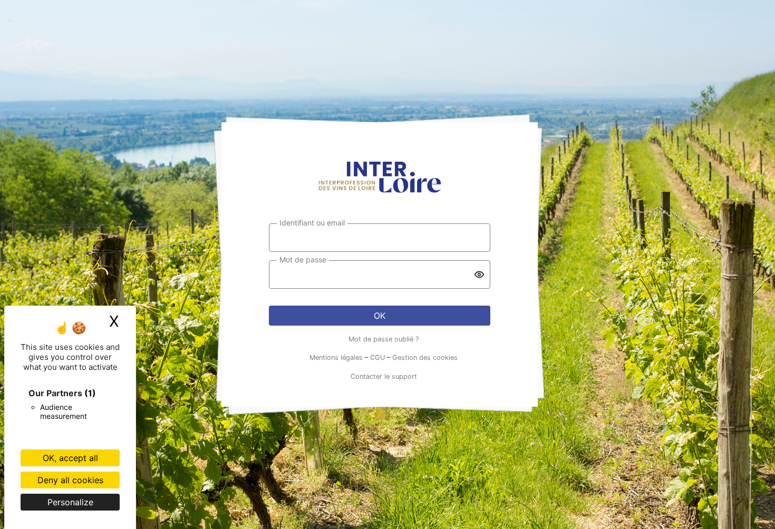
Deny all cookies (70, 480)
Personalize (70, 502)
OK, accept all (70, 458)
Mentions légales (336, 357)
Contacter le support (384, 376)
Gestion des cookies (425, 357)
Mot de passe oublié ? (383, 339)
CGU (377, 357)
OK (379, 315)
